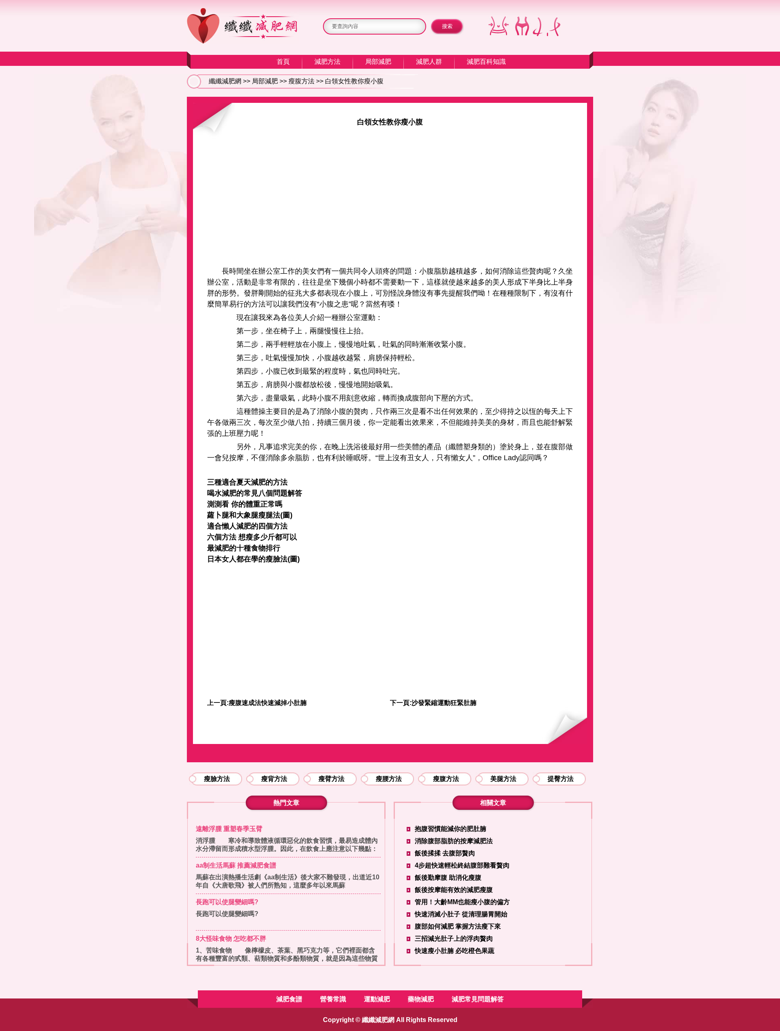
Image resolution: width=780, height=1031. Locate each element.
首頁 (283, 61)
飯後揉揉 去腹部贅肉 (445, 853)
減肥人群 (429, 61)
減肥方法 (327, 61)
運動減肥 (377, 999)
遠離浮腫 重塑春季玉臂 (229, 828)
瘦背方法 (274, 778)
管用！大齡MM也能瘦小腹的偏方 (462, 901)
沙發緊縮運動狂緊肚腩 (444, 702)
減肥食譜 (289, 999)
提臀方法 (561, 778)
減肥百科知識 (486, 61)
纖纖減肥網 (225, 81)
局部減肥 (378, 61)
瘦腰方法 (389, 778)
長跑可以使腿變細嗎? (227, 901)
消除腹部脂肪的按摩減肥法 (454, 840)
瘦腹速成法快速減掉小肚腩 (268, 702)
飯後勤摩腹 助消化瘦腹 (448, 877)
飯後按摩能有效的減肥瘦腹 (454, 889)
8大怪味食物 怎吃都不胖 (231, 938)
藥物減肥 (421, 999)
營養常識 (333, 999)
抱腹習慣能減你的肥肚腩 (450, 828)
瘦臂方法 (331, 778)
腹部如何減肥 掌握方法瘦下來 (458, 926)
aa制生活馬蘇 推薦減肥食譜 (236, 865)
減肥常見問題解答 (478, 999)
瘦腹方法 (301, 81)
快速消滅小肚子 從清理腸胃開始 (461, 914)
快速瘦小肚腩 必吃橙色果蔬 (454, 950)
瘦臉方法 (217, 778)
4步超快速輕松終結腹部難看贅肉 (462, 865)
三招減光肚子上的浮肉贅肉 (454, 938)
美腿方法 (503, 778)
